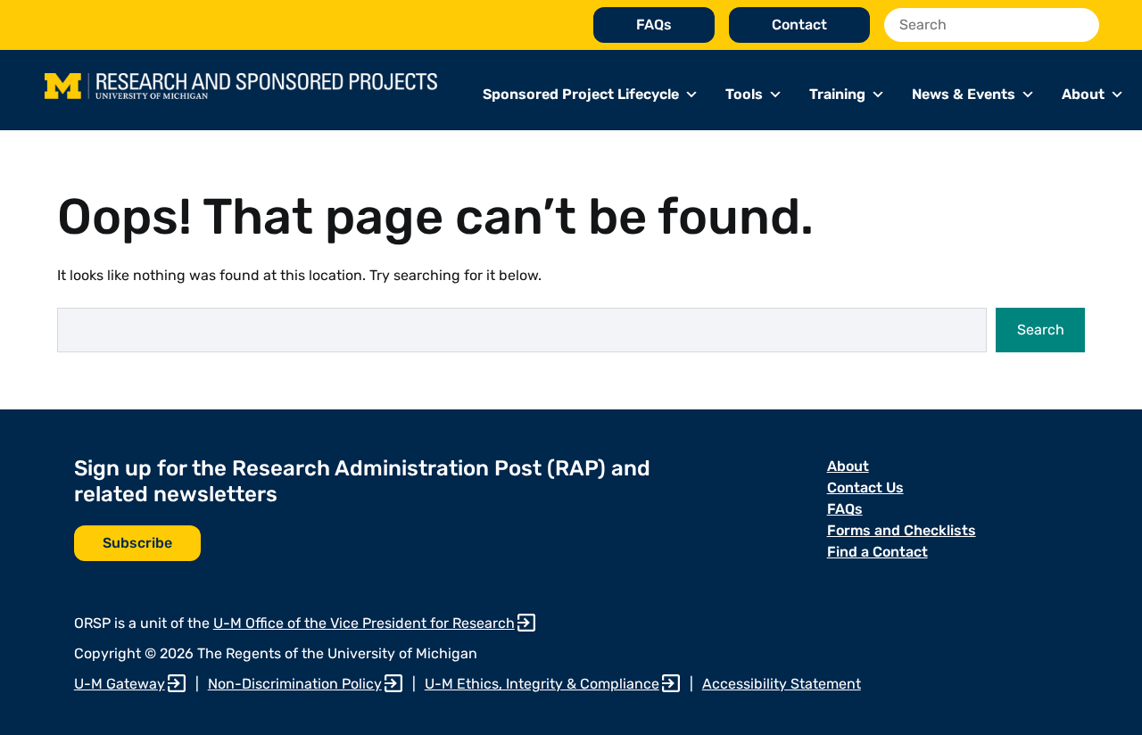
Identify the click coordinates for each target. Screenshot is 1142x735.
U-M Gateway (119, 683)
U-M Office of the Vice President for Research (364, 623)
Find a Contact (877, 551)
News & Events (963, 94)
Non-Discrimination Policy (295, 683)
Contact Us (865, 487)
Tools (744, 94)
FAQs (654, 24)
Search (1040, 329)
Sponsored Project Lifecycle (581, 94)
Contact (799, 24)
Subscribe (137, 542)
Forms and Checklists (901, 530)
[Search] (1080, 25)
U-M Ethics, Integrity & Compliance (542, 683)
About (1083, 94)
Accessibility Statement (781, 683)
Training (837, 94)
